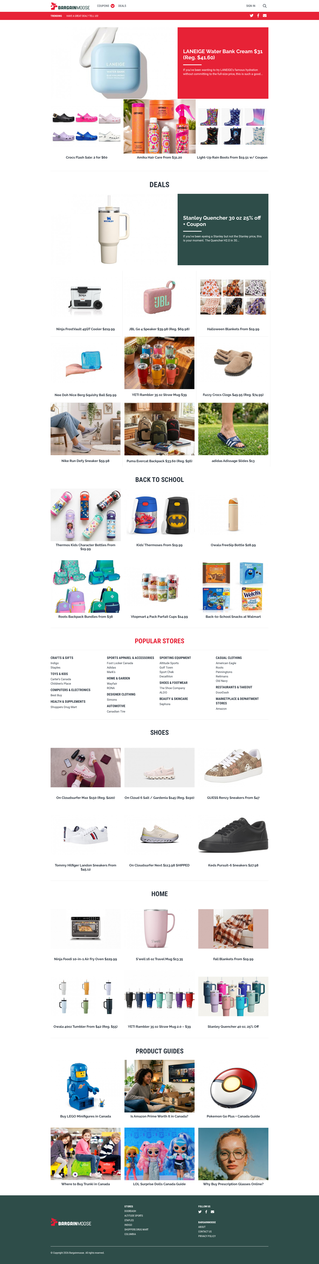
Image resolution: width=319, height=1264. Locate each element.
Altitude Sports (133, 1215)
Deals (122, 6)
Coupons (103, 6)
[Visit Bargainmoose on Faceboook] (258, 16)
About (201, 1226)
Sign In (250, 6)
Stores (128, 1206)
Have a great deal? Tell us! (82, 15)
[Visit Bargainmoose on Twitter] (251, 16)
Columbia (130, 1234)
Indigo (128, 1224)
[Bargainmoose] (70, 6)
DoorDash (130, 1211)
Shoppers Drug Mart (136, 1229)
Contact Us (205, 1231)
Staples (129, 1220)
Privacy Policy (207, 1236)
